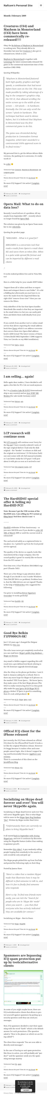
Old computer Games (21, 467)
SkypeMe (22, 924)
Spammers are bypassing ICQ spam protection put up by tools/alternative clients (23, 960)
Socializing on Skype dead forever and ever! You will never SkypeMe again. (23, 802)
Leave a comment (11, 196)
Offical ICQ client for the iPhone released (22, 732)
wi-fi (29, 699)
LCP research (12, 442)
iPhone (17, 768)
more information (26, 1087)
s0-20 (16, 699)
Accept (26, 1090)
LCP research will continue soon (17, 434)
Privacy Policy (8, 1093)
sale (22, 401)
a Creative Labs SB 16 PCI (20, 390)
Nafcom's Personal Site (18, 5)
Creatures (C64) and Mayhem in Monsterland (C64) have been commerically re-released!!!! (22, 33)
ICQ (21, 768)
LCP (30, 467)
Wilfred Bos (20, 585)
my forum (32, 178)
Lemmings (8, 62)
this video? (17, 849)
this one (16, 645)
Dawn (14, 328)
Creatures (18, 170)
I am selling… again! (19, 376)
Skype (21, 699)
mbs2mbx (16, 227)
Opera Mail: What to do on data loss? (23, 205)
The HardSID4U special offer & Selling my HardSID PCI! (21, 502)
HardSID (7, 527)
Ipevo (25, 699)
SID (22, 601)
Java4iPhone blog (11, 762)
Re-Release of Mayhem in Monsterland (27, 45)
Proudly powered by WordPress (25, 1093)
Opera (17, 345)
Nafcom (17, 401)
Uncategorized (25, 194)
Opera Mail (24, 218)
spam (19, 1064)
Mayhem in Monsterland (14, 59)
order (8, 164)
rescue (22, 345)
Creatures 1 (27, 51)
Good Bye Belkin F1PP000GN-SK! (16, 634)
